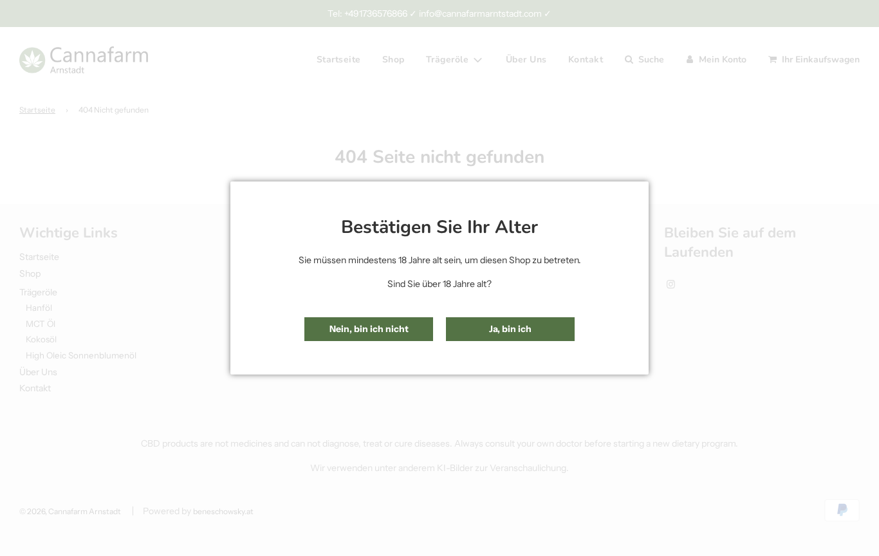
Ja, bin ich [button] (510, 329)
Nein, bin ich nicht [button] (369, 329)
